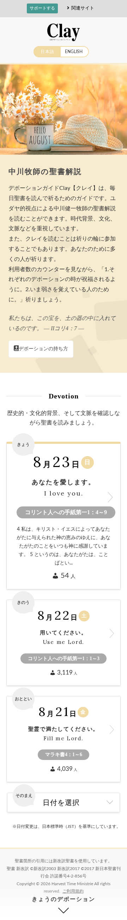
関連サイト (82, 8)
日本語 (47, 52)
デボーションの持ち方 (43, 348)
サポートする (42, 8)
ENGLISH (74, 52)
